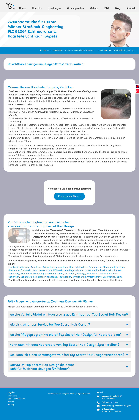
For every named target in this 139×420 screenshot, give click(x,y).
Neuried (25, 273)
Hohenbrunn (45, 270)
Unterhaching (94, 277)
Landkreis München (19, 267)
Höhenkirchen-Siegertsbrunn (68, 270)
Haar (34, 270)
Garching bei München (101, 267)
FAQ (106, 8)
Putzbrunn (112, 273)
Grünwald (26, 270)
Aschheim (36, 267)
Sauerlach (13, 277)
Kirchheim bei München (108, 270)
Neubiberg (13, 273)
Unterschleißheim (112, 277)
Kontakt (131, 8)
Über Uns (37, 8)
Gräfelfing (119, 267)
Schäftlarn (26, 277)
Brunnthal (68, 267)
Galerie (94, 8)
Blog (117, 8)
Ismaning (90, 270)
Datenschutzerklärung (16, 399)
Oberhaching (37, 273)
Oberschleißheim (54, 273)
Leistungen (55, 8)
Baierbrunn (56, 267)
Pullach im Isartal (96, 273)
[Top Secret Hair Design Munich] (10, 6)
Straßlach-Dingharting (45, 277)
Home (22, 8)
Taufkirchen (64, 277)
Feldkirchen (81, 267)
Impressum (12, 396)
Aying (46, 267)
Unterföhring (79, 277)
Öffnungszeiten (75, 8)
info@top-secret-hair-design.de (119, 406)
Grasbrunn (14, 270)
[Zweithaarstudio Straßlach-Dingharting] (137, 86)
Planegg (81, 273)
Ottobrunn (69, 273)
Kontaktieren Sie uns (69, 196)
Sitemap (11, 404)
